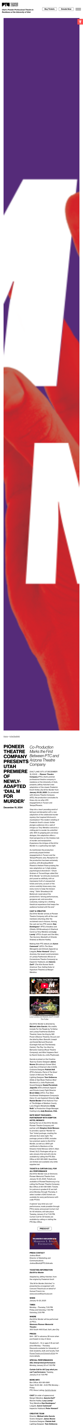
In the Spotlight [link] (15, 736)
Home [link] (6, 736)
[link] (80, 22)
